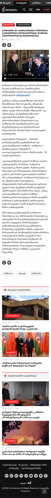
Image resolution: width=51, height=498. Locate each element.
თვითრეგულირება (31, 468)
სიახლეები (21, 3)
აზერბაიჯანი (24, 25)
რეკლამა (23, 465)
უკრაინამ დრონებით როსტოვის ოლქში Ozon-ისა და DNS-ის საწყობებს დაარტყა (24, 452)
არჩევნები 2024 (38, 465)
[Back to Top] (44, 491)
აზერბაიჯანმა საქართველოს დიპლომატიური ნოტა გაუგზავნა (20, 327)
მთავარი (7, 3)
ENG (38, 10)
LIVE (48, 10)
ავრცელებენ (23, 95)
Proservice (25, 491)
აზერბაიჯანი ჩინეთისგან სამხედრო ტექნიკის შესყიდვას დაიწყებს (22, 364)
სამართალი (12, 402)
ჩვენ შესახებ (10, 465)
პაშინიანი (36, 273)
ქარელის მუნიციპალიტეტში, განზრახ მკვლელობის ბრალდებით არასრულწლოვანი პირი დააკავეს (23, 415)
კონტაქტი (14, 468)
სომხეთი (8, 273)
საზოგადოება (13, 316)
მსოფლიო (8, 25)
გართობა (36, 3)
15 (6, 475)
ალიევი (22, 273)
